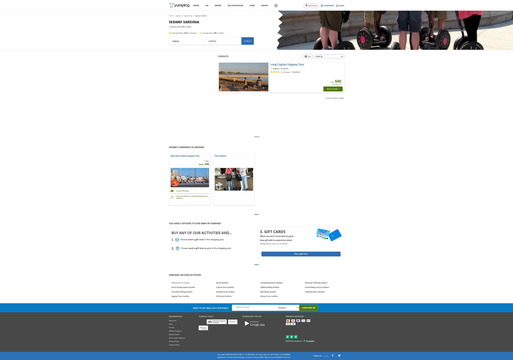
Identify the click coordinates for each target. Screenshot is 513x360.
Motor (264, 5)
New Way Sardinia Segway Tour (185, 156)
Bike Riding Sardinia (268, 292)
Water (196, 5)
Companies (329, 5)
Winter (218, 5)
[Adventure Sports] (179, 5)
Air (206, 5)
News (171, 324)
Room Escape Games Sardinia (183, 287)
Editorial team (174, 334)
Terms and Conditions (177, 338)
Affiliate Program (175, 331)
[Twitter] (339, 356)
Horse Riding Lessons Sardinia (317, 287)
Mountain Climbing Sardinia (316, 283)
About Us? (172, 320)
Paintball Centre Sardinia (314, 292)
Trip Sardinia (220, 156)
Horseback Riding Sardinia (182, 292)
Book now (332, 89)
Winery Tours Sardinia (269, 296)
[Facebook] (332, 356)
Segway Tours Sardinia (180, 296)
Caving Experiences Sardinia (272, 283)
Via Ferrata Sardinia (223, 296)
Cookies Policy (174, 345)
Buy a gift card (301, 254)
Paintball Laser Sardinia (225, 292)
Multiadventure (235, 5)
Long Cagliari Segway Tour (287, 64)
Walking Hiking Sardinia (270, 287)
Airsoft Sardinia (222, 283)
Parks (252, 5)
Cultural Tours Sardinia (225, 287)
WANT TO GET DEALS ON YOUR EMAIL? (211, 308)
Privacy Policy (174, 341)
